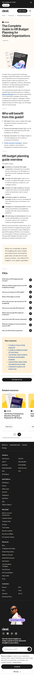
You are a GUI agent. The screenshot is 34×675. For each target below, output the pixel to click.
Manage (16, 671)
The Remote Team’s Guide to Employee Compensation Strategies (18, 357)
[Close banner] (31, 2)
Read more (9, 426)
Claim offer (6, 5)
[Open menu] (30, 11)
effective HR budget (7, 94)
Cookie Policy (17, 662)
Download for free (17, 379)
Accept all (17, 666)
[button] (17, 280)
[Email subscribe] (29, 649)
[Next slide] (19, 434)
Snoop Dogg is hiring (17, 620)
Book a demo (22, 11)
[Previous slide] (14, 434)
